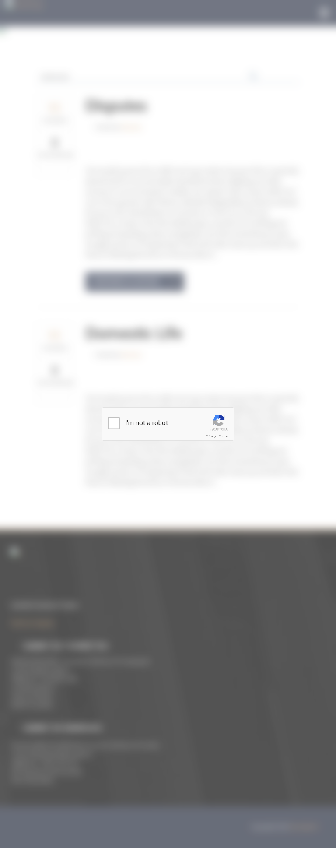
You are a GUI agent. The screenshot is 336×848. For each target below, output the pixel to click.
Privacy (211, 436)
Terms (223, 436)
